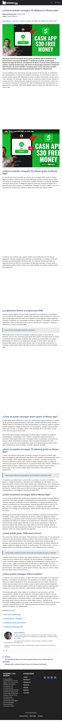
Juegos (25, 677)
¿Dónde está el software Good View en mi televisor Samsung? (25, 664)
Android (15, 21)
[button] (51, 2)
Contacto (40, 716)
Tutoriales (26, 692)
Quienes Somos (23, 716)
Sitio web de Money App (12, 614)
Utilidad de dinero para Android (15, 623)
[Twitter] (4, 651)
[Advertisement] (31, 101)
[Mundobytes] (10, 2)
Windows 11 (26, 679)
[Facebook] (6, 651)
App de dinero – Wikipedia (13, 618)
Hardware (26, 685)
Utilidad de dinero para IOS (14, 627)
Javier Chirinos (12, 16)
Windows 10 (27, 682)
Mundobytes (6, 21)
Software (26, 690)
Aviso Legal (33, 716)
